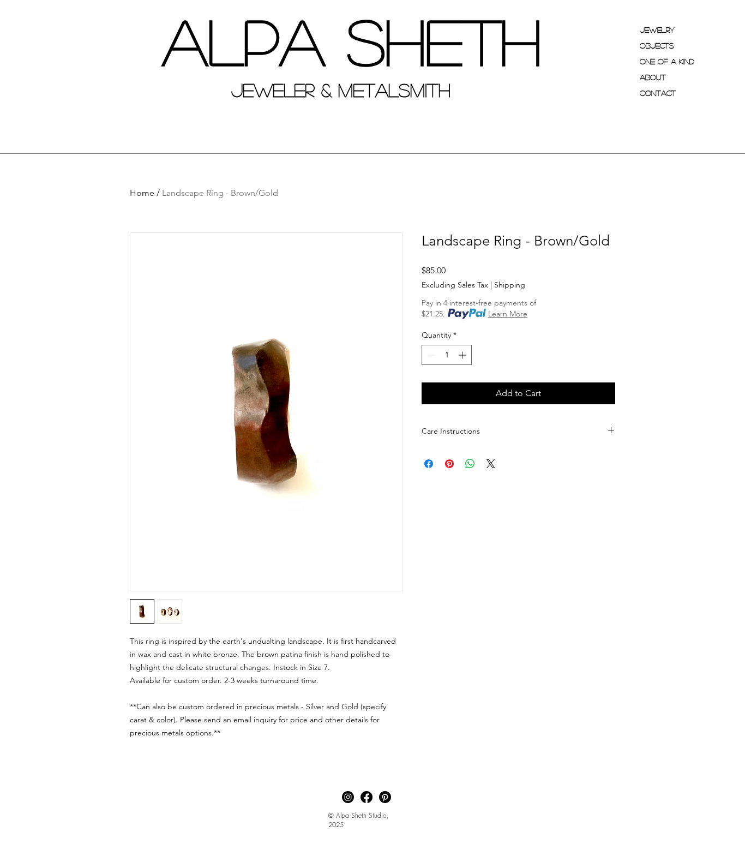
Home (142, 193)
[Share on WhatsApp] (470, 463)
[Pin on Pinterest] (449, 463)
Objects (657, 45)
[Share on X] (490, 463)
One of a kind (667, 61)
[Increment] (463, 354)
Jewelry (657, 29)
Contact (658, 93)
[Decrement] (430, 354)
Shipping (509, 285)
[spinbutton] (446, 354)
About (653, 77)
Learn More (507, 314)
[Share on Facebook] (428, 463)
